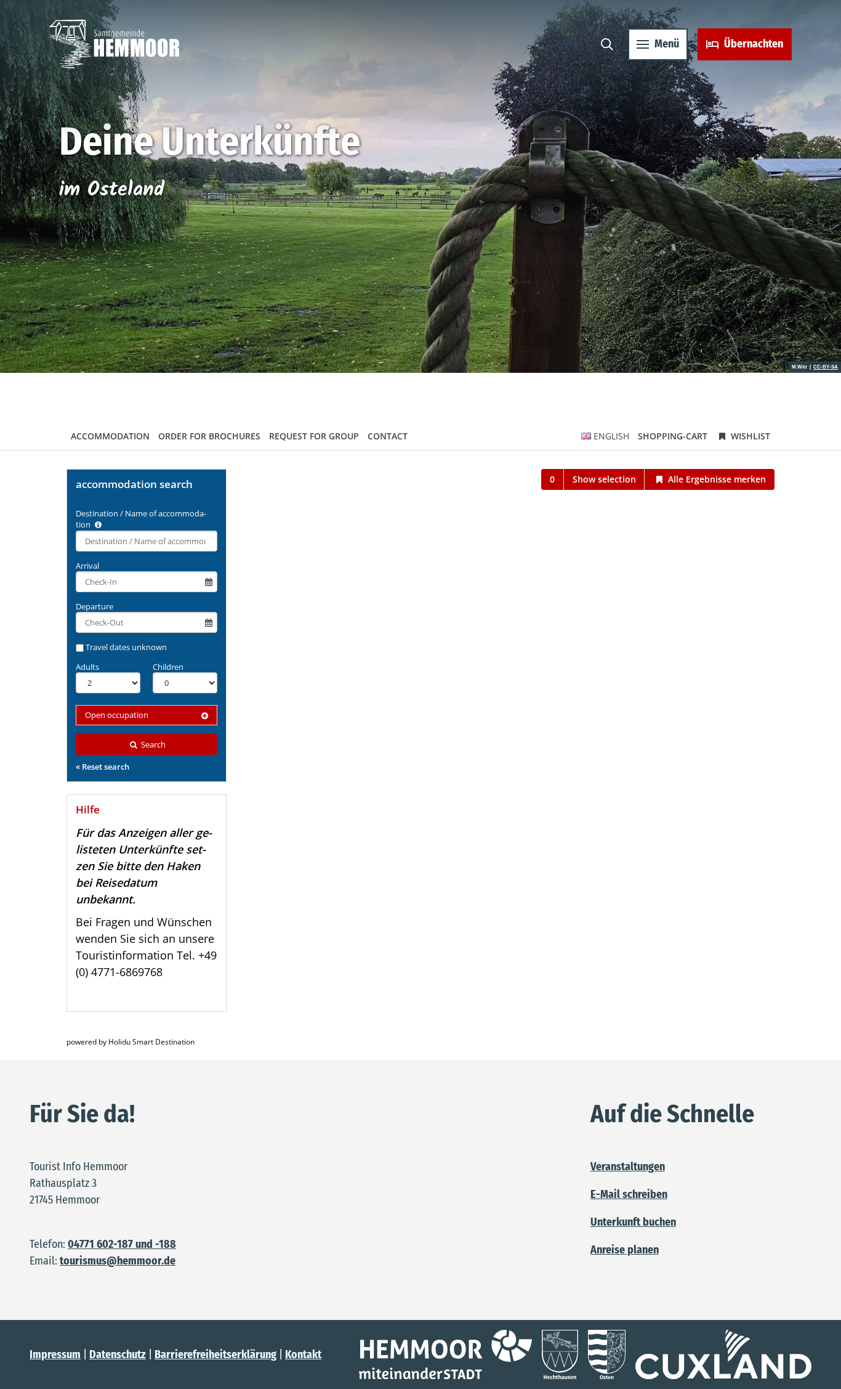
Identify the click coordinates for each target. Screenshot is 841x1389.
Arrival (87, 565)
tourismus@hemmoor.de (117, 1261)
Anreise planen (624, 1250)
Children (168, 666)
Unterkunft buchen (633, 1222)
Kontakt (303, 1354)
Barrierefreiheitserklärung (215, 1354)
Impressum (55, 1354)
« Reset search (102, 766)
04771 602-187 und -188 (122, 1244)
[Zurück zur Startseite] (114, 44)
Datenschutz (117, 1354)
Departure (94, 606)
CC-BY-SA (825, 367)
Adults (87, 666)
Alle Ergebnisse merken (716, 479)
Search (152, 744)
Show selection (604, 479)
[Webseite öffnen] (445, 1354)
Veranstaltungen (627, 1166)
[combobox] (146, 541)
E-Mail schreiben (628, 1194)
